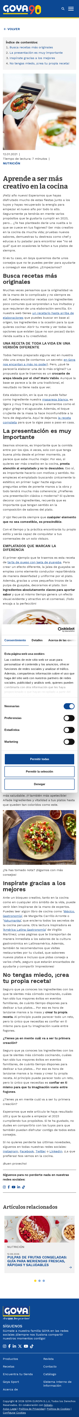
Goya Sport (11, 1382)
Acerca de (10, 1389)
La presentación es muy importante (36, 52)
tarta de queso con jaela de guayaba (34, 562)
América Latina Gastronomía (24, 929)
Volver (13, 29)
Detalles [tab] (37, 640)
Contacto (50, 1366)
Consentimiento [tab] (15, 640)
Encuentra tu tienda (18, 1374)
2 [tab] (39, 1281)
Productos (10, 1359)
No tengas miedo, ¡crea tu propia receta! (39, 63)
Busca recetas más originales (31, 47)
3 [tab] (44, 1281)
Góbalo (48, 1405)
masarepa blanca (55, 399)
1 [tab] (35, 1281)
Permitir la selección (39, 771)
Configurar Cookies (14, 1412)
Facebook (27, 1151)
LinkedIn (55, 1151)
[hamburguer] (71, 8)
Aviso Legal (10, 1408)
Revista (48, 1359)
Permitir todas (39, 759)
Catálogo (49, 1374)
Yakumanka (12, 920)
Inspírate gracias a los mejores (32, 58)
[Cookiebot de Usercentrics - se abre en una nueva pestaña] (58, 629)
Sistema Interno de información (57, 1383)
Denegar (39, 784)
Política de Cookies (58, 1408)
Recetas (8, 1366)
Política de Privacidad (32, 1408)
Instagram (10, 1151)
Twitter (40, 1151)
